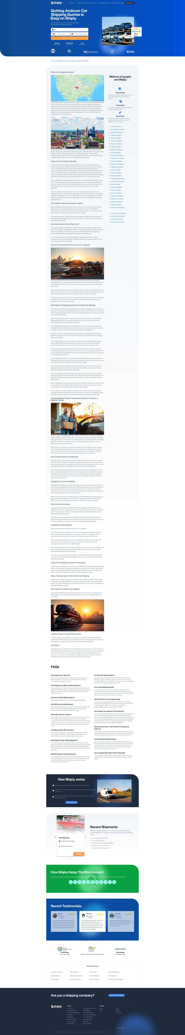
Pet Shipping (70, 1015)
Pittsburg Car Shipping (116, 187)
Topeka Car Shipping (116, 135)
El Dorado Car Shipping (116, 202)
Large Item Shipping (87, 1019)
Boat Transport (74, 972)
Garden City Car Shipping (117, 164)
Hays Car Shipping (115, 184)
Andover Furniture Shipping (118, 216)
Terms (117, 1008)
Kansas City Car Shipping (117, 132)
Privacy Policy (119, 1012)
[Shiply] (56, 2)
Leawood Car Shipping (116, 161)
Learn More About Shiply (116, 995)
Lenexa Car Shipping (116, 147)
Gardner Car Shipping (116, 175)
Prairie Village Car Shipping (117, 178)
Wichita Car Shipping (116, 126)
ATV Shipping (112, 976)
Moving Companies (87, 1023)
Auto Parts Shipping (71, 1010)
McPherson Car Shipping (117, 199)
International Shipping (76, 976)
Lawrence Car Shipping (117, 141)
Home (52, 61)
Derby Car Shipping (115, 170)
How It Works (89, 3)
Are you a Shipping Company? (117, 3)
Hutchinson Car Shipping (117, 155)
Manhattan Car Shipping (117, 149)
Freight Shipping (71, 1023)
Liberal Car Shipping (116, 190)
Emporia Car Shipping (116, 173)
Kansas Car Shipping (70, 61)
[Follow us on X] (117, 1028)
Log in (98, 3)
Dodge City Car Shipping (117, 167)
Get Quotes (129, 3)
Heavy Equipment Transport (89, 1008)
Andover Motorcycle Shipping (118, 213)
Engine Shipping (55, 976)
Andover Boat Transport (117, 219)
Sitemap (117, 1010)
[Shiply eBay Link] (122, 1027)
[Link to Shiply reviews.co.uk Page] (120, 949)
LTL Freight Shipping (88, 1017)
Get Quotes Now (70, 802)
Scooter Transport (75, 979)
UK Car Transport (94, 979)
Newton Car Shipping (116, 193)
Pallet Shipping (86, 1010)
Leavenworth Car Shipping (117, 158)
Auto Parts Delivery (114, 972)
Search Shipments (81, 3)
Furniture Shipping (71, 1021)
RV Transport (93, 972)
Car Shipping (59, 61)
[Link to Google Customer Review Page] (65, 949)
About (100, 1008)
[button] (86, 837)
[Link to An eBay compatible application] (92, 949)
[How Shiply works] (114, 791)
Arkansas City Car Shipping (117, 207)
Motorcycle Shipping (57, 972)
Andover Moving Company (117, 222)
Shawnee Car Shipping (116, 144)
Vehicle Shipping (94, 976)
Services (71, 3)
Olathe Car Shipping (116, 138)
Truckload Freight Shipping (73, 1012)
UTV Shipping (55, 979)
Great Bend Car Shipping (117, 196)
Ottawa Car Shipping (116, 204)
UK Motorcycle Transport (115, 979)
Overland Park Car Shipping (118, 129)
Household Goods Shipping (89, 1015)
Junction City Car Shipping (117, 181)
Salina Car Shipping (115, 152)
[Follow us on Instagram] (119, 1027)
